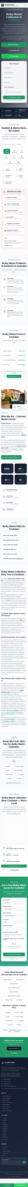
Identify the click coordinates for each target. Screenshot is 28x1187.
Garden (21, 152)
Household (21, 158)
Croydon (5, 1118)
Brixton (4, 1135)
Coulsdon (8, 600)
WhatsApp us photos (9, 721)
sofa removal (5, 663)
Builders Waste (6, 1104)
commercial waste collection (12, 668)
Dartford (5, 1137)
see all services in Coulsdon (14, 712)
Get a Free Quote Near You (14, 866)
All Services (17, 1031)
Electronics (13, 158)
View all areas (4, 1139)
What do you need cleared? (10, 932)
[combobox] (14, 87)
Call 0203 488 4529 (9, 719)
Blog (4, 1155)
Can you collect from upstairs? (10, 544)
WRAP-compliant (18, 450)
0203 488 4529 (15, 50)
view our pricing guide (7, 714)
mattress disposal (14, 663)
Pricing (4, 1149)
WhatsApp (15, 56)
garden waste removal (7, 651)
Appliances (14, 152)
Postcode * (6, 919)
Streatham (5, 1126)
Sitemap (18, 1176)
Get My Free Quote (15, 97)
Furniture (7, 152)
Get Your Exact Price (13, 376)
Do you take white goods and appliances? (13, 558)
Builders (6, 158)
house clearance (14, 645)
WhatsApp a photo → (9, 245)
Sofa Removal (6, 1108)
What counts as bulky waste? (10, 535)
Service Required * (8, 925)
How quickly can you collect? (10, 554)
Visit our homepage (12, 710)
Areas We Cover (6, 1151)
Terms (9, 1176)
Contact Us (5, 1153)
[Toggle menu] (25, 5)
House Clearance (7, 1096)
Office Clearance (7, 1106)
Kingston (5, 1128)
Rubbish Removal (7, 1098)
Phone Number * (7, 906)
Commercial (10, 163)
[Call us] (26, 1185)
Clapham (5, 1130)
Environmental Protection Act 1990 (11, 696)
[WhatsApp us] (26, 1183)
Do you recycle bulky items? (10, 549)
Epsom (4, 1133)
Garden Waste (6, 1100)
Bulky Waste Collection (16, 1030)
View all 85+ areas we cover (13, 783)
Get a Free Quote (13, 45)
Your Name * (6, 900)
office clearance (21, 667)
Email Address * (7, 913)
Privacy (13, 1176)
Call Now (15, 1053)
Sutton (4, 1122)
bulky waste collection (15, 670)
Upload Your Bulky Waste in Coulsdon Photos (13, 939)
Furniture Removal (7, 1102)
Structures (18, 163)
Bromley (5, 1120)
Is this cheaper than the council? (11, 540)
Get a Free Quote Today (10, 457)
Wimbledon (5, 1124)
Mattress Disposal (7, 1110)
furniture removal (6, 665)
